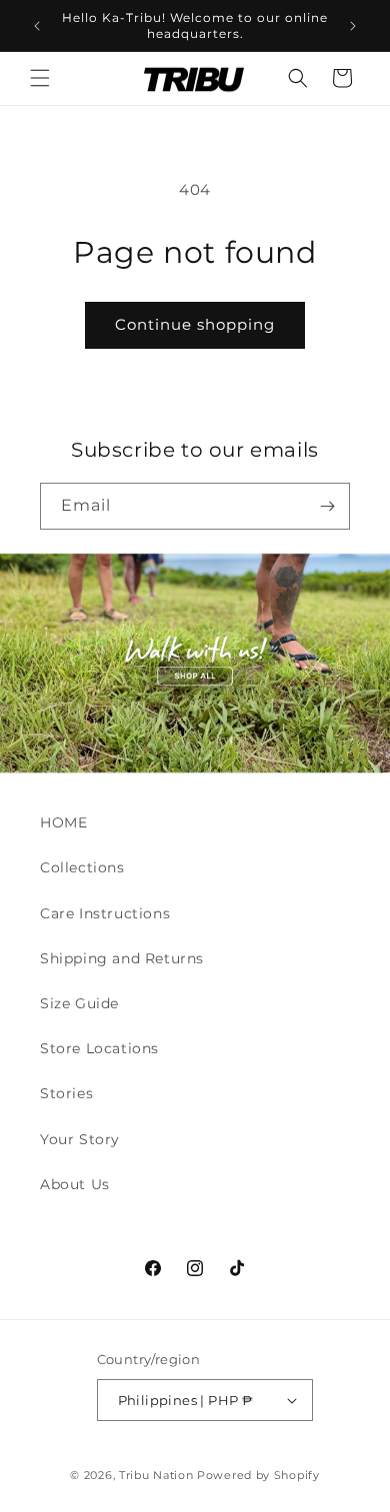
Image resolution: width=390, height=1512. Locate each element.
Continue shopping (195, 324)
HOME (63, 822)
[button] (40, 78)
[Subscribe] (327, 506)
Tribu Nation (156, 1475)
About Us (75, 1184)
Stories (66, 1093)
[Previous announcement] (37, 26)
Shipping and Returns (122, 958)
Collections (82, 867)
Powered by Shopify (258, 1475)
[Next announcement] (353, 26)
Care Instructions (105, 913)
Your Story (80, 1139)
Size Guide (79, 1003)
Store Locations (99, 1048)
